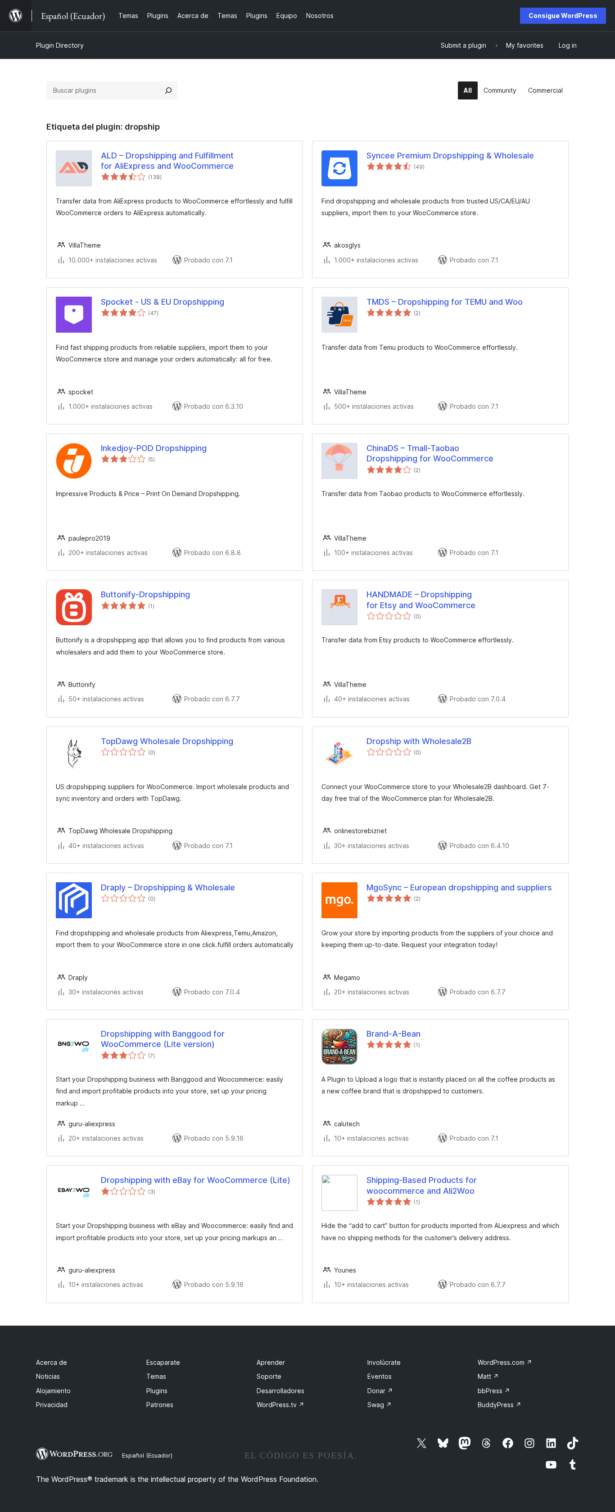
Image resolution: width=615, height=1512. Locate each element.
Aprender (271, 1362)
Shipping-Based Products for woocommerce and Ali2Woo (421, 1185)
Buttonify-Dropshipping (145, 594)
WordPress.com (505, 1362)
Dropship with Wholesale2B (418, 741)
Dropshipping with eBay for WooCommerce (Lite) (195, 1180)
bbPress (494, 1391)
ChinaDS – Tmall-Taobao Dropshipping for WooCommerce (429, 453)
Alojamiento (53, 1391)
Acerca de (51, 1362)
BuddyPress (499, 1404)
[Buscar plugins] (168, 90)
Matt (488, 1376)
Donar (380, 1391)
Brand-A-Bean (393, 1033)
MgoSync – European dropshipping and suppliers (459, 887)
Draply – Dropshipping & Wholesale (168, 887)
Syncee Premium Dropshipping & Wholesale (450, 155)
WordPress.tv (280, 1404)
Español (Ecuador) (147, 1455)
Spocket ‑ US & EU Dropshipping (162, 302)
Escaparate (163, 1362)
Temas (156, 1376)
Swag (379, 1404)
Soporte (269, 1376)
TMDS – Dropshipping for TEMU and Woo (444, 302)
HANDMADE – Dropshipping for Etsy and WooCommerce (420, 599)
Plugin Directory (60, 45)
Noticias (48, 1376)
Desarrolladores (280, 1391)
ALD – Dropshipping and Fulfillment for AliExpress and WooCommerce (167, 161)
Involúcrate (384, 1362)
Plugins (156, 1391)
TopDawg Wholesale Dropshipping (167, 741)
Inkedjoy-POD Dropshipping (154, 448)
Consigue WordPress (563, 15)
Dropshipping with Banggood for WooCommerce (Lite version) (163, 1039)
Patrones (159, 1404)
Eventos (379, 1376)
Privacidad (52, 1404)
